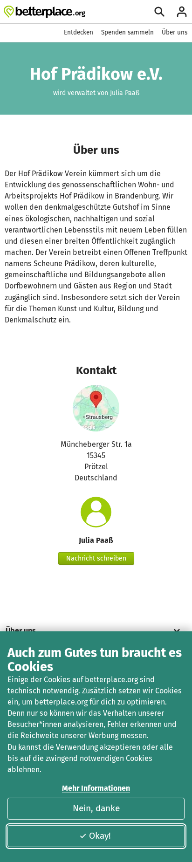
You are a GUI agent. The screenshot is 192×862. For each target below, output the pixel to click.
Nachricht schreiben (96, 558)
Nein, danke (96, 808)
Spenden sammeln (127, 32)
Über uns (174, 32)
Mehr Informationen (96, 788)
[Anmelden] (181, 11)
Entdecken (78, 32)
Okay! (100, 835)
